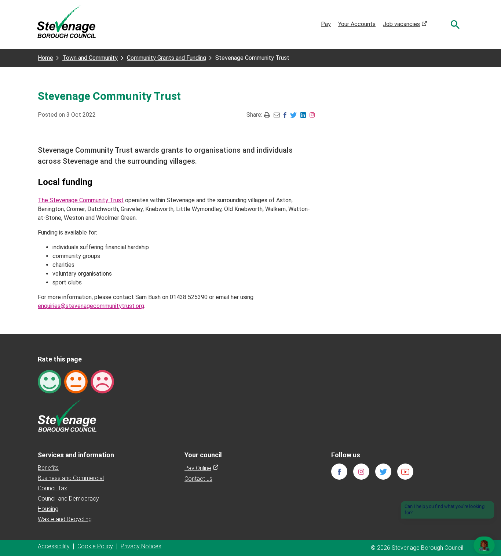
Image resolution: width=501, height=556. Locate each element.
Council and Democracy (68, 498)
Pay (326, 24)
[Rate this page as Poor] (102, 381)
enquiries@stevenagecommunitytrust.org (91, 305)
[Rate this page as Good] (49, 381)
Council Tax (52, 488)
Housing (48, 508)
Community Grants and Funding (166, 57)
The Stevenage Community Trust (81, 200)
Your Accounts (357, 24)
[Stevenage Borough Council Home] (67, 414)
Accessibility (54, 546)
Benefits (48, 467)
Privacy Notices (141, 546)
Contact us (198, 478)
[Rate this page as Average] (76, 381)
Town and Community (90, 57)
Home (45, 57)
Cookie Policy (95, 546)
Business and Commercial (71, 478)
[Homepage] (66, 21)
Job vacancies (405, 24)
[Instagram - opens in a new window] (312, 114)
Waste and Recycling (65, 519)
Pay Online (201, 468)
